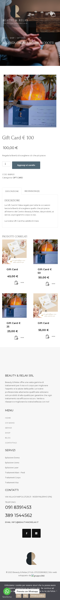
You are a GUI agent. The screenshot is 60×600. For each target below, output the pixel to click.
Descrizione (12, 191)
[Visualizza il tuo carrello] (53, 14)
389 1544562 (18, 515)
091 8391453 (18, 507)
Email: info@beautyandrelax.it (21, 522)
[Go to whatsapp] (7, 591)
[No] (56, 590)
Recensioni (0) (32, 191)
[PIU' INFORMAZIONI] (22, 282)
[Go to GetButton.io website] (7, 597)
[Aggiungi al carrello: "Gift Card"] (16, 282)
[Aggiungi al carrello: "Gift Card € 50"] (48, 284)
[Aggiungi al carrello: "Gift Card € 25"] (16, 337)
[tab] (12, 191)
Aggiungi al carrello (26, 165)
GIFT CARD (18, 177)
